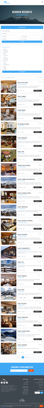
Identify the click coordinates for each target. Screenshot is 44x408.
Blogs (27, 381)
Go (41, 392)
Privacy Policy (40, 384)
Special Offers (25, 384)
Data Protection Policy (39, 382)
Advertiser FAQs (25, 394)
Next (26, 357)
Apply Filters (22, 71)
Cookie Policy (40, 381)
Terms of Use (40, 385)
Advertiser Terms (25, 392)
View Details (37, 90)
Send (31, 370)
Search (22, 41)
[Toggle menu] (42, 2)
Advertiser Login (25, 391)
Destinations (26, 382)
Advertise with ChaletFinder (25, 389)
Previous (18, 357)
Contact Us (41, 387)
